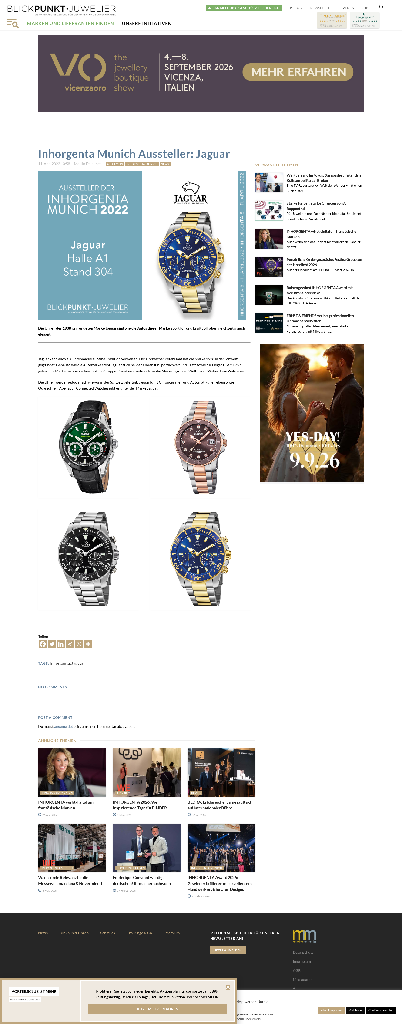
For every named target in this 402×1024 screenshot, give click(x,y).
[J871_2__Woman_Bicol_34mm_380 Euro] (200, 447)
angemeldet (63, 726)
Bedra (196, 792)
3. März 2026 (198, 814)
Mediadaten (302, 979)
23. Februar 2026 (200, 896)
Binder (122, 792)
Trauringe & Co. (140, 932)
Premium (172, 932)
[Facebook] (43, 644)
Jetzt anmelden (228, 950)
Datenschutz (303, 952)
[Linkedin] (61, 644)
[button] (380, 8)
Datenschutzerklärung (249, 1018)
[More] (88, 644)
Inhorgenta (60, 663)
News (165, 163)
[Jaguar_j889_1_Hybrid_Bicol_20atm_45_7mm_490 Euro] (200, 559)
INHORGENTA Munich (142, 163)
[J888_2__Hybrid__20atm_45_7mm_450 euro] (88, 559)
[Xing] (70, 644)
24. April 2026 (49, 814)
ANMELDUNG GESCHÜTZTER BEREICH (245, 8)
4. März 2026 (124, 814)
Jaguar (77, 663)
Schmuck (107, 932)
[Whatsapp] (79, 644)
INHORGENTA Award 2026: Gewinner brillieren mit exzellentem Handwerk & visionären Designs (219, 883)
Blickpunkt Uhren (131, 867)
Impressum (302, 961)
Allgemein (115, 163)
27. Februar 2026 (126, 890)
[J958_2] (88, 447)
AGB (297, 970)
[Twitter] (52, 644)
